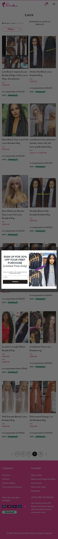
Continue (15, 281)
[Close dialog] (55, 252)
